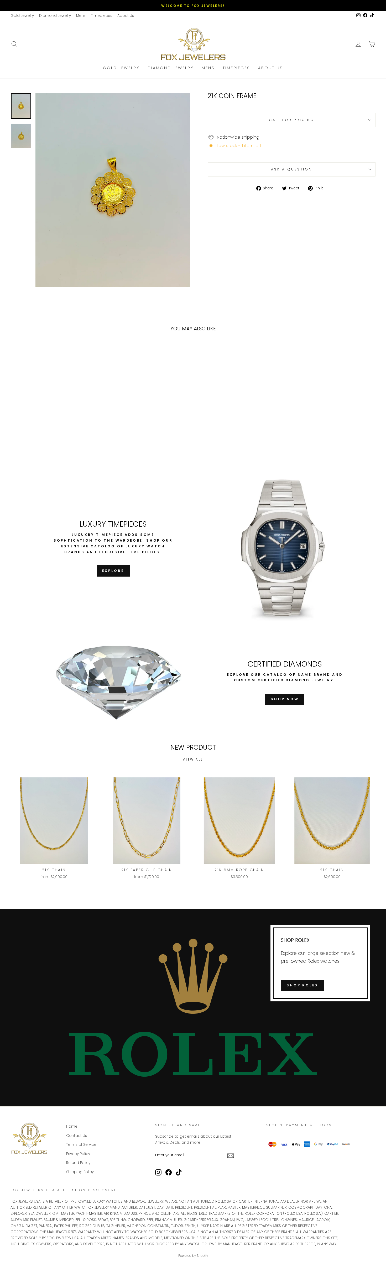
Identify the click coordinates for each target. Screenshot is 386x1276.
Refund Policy (78, 1162)
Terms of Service (81, 1144)
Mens (81, 15)
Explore (113, 570)
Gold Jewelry (22, 15)
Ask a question (291, 169)
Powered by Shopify (193, 1255)
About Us (125, 15)
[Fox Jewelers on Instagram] (158, 1172)
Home (71, 1126)
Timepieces (101, 15)
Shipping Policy (80, 1171)
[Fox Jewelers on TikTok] (179, 1172)
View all (193, 759)
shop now (285, 699)
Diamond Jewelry (55, 15)
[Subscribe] (230, 1155)
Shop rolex (302, 985)
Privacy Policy (78, 1153)
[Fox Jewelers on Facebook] (168, 1172)
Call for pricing (291, 120)
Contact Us (76, 1135)
